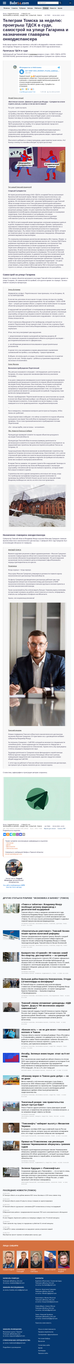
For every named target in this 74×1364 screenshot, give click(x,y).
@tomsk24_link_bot (49, 1316)
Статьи (45, 8)
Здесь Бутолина (14, 290)
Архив (60, 8)
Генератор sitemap (46, 1360)
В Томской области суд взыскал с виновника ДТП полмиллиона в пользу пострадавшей (32, 1206)
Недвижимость (47, 973)
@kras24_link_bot (48, 1300)
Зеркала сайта (43, 1353)
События (32, 15)
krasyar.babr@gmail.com (50, 1302)
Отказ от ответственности (47, 1329)
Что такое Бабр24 (44, 1338)
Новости (53, 8)
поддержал (33, 54)
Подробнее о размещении (12, 1347)
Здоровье (59, 923)
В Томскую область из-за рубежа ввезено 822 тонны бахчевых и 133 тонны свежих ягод (32, 1195)
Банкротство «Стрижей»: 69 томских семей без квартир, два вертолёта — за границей (44, 954)
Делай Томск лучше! (16, 98)
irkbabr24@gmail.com (49, 1293)
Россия (56, 1116)
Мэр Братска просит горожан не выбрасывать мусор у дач (22, 1234)
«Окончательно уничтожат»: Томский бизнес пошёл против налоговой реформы (45, 932)
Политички (12, 566)
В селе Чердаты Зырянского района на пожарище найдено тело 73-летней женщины (31, 1218)
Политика (52, 923)
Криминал (38, 973)
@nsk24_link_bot (48, 1308)
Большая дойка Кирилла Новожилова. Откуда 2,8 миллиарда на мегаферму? (46, 980)
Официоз (59, 1046)
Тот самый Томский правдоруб (20, 187)
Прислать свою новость (43, 1323)
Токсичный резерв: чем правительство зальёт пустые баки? (42, 1103)
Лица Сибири (10, 1246)
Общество (24, 15)
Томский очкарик (15, 730)
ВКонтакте (10, 846)
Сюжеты (15, 8)
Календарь (42, 1350)
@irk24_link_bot (47, 1291)
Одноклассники (12, 848)
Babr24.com (26, 13)
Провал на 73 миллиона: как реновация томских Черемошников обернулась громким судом (45, 1144)
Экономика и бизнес (11, 15)
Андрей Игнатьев (13, 13)
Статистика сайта (44, 1345)
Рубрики (22, 8)
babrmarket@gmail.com (17, 1343)
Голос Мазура (13, 364)
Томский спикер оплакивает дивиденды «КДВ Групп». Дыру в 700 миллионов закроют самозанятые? (46, 1005)
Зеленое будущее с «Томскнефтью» (40, 1168)
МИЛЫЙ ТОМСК (14, 550)
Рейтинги (38, 8)
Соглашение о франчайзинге (48, 1334)
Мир (54, 1070)
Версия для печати (50, 828)
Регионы (7, 8)
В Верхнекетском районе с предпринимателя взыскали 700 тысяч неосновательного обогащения (35, 1212)
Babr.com (19, 3)
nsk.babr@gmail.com (49, 1310)
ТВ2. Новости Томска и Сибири (20, 431)
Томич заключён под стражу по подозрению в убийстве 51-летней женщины (28, 1223)
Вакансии (41, 1341)
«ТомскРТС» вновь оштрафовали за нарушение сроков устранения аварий (28, 1229)
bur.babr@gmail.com (49, 1285)
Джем (8, 845)
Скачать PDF (62, 828)
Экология (49, 1070)
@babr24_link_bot (16, 1281)
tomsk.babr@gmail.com (13, 854)
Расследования (54, 995)
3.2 (15, 1360)
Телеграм (9, 843)
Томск (39, 15)
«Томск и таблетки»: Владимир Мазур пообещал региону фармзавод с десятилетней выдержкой (41, 907)
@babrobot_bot (15, 1334)
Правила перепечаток (45, 1332)
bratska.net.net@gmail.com (18, 1290)
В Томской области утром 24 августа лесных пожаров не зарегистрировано (28, 1201)
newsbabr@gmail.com (17, 1283)
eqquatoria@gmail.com (17, 1336)
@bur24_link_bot (48, 1283)
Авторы (30, 8)
